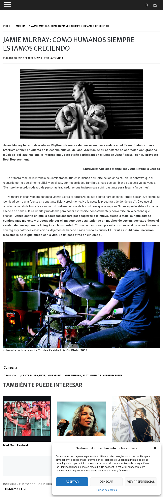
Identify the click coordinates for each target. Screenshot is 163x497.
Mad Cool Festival (15, 445)
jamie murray (72, 375)
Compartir (10, 367)
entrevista (30, 375)
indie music (54, 375)
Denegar (106, 482)
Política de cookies (106, 490)
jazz (85, 375)
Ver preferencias (141, 482)
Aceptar (72, 482)
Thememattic (14, 488)
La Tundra (56, 58)
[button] (155, 448)
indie (42, 375)
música (11, 375)
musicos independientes (106, 375)
